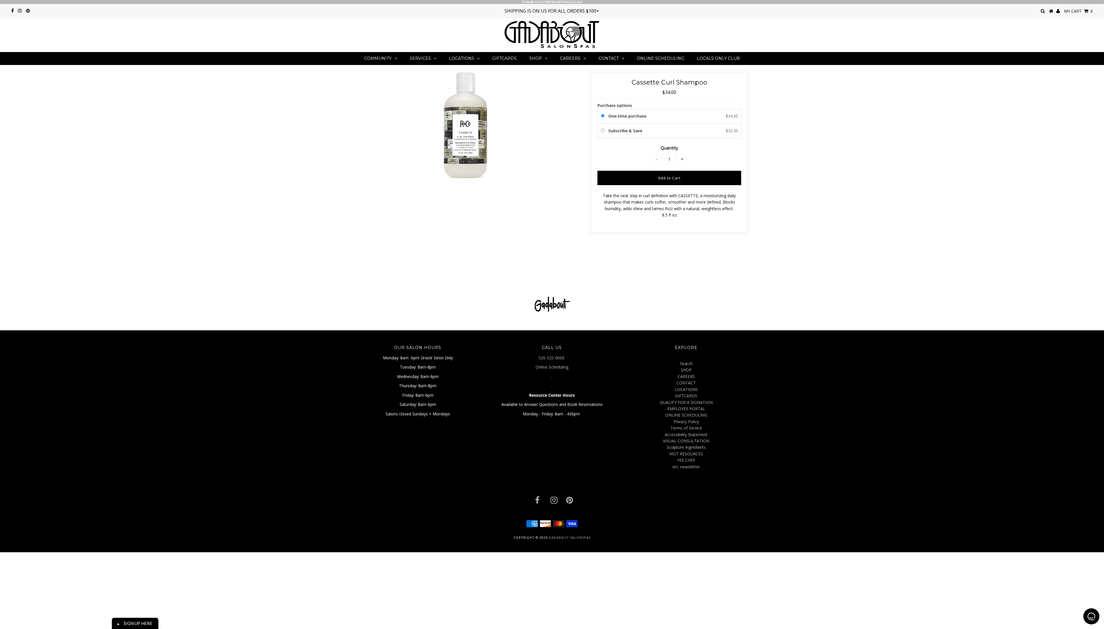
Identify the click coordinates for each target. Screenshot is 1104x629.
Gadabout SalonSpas (570, 537)
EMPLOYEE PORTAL (686, 408)
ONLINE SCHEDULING (660, 58)
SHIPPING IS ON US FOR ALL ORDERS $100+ (552, 11)
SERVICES (420, 58)
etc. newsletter (686, 466)
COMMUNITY (378, 58)
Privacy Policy (686, 421)
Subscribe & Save (625, 130)
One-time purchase (627, 116)
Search (686, 363)
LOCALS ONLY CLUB (718, 58)
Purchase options (614, 105)
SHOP (535, 58)
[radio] (604, 116)
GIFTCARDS (504, 58)
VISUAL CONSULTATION (686, 441)
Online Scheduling (552, 367)
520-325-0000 (552, 357)
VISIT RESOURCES (686, 454)
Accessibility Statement (686, 434)
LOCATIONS (461, 58)
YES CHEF (686, 460)
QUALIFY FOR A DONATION (686, 402)
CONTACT (609, 58)
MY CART (1078, 11)
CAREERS (570, 58)
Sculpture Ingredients (686, 447)
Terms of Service (686, 428)
